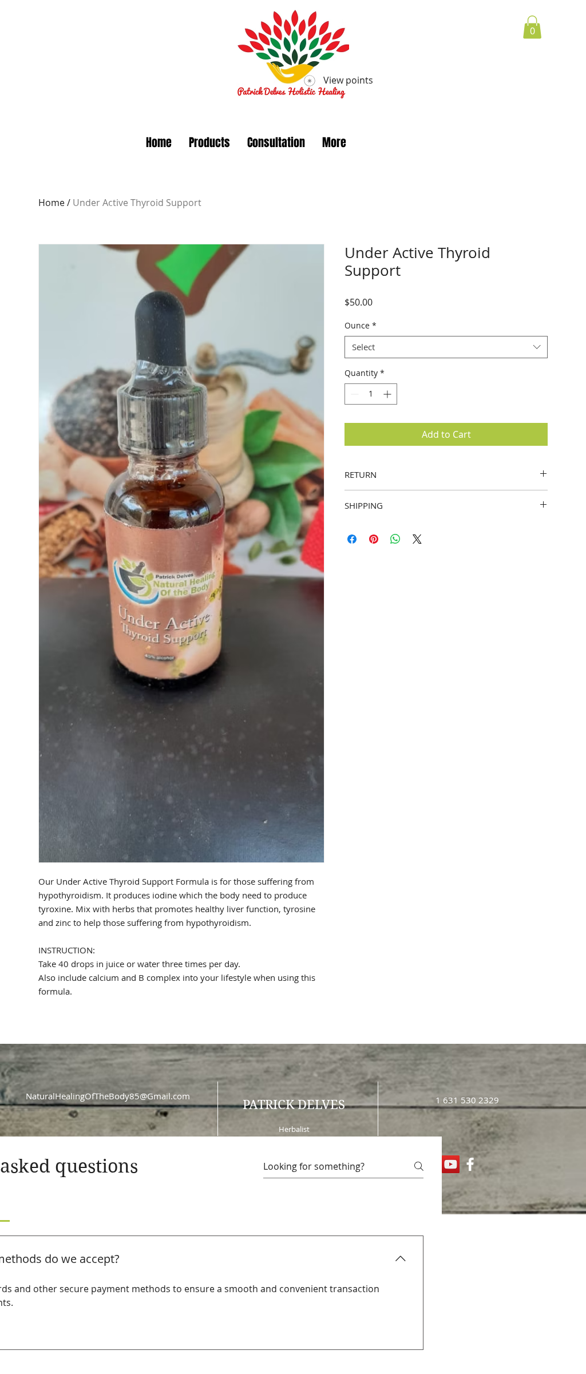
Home (51, 202)
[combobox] (446, 347)
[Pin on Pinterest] (374, 539)
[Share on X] (417, 539)
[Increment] (388, 394)
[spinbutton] (371, 394)
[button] (532, 27)
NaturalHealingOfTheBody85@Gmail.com (108, 1096)
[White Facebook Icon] (470, 1164)
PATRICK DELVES (294, 1104)
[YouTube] (451, 1164)
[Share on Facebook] (352, 539)
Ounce (361, 325)
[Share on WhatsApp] (395, 539)
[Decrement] (353, 394)
